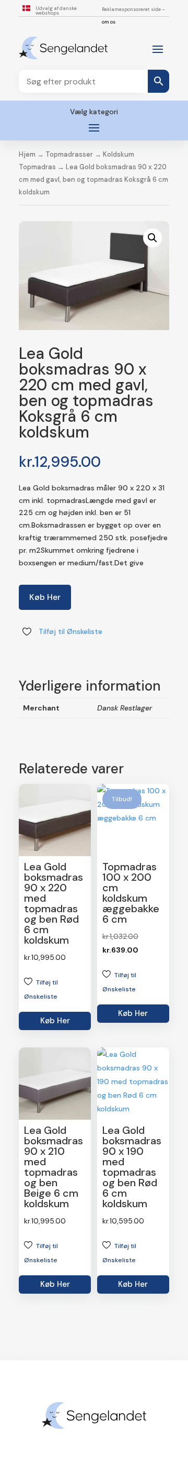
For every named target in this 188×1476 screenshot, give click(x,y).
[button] (152, 237)
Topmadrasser (69, 154)
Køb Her (45, 597)
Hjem (27, 154)
